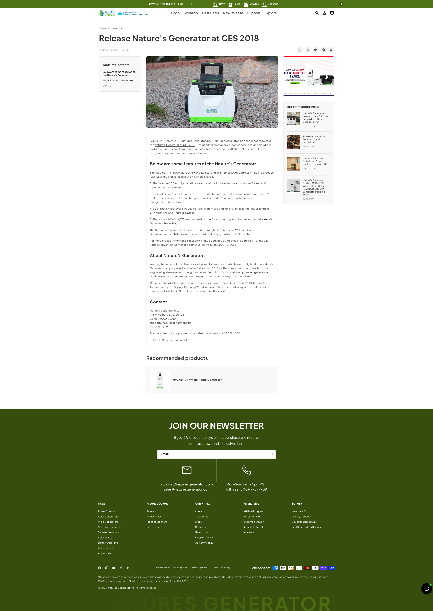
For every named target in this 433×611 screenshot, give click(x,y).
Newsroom (117, 28)
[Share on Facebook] (300, 50)
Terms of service (199, 567)
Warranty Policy (204, 542)
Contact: (107, 85)
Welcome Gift (300, 511)
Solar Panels (105, 537)
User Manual (153, 516)
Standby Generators (110, 526)
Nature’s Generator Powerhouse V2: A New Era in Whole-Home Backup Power (315, 117)
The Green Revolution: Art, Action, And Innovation (315, 139)
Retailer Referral (253, 526)
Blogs (198, 521)
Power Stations (107, 511)
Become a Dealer (253, 521)
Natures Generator (119, 587)
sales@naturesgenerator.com (187, 489)
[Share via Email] (331, 50)
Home (102, 28)
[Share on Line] (315, 50)
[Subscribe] (272, 454)
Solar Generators (108, 516)
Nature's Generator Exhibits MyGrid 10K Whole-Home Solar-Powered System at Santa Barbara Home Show (314, 187)
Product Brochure (156, 521)
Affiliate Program (253, 511)
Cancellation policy (220, 567)
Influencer (249, 532)
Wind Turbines (106, 547)
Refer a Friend (251, 516)
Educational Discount (304, 521)
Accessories (105, 553)
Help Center (153, 526)
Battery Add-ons (108, 542)
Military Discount (301, 516)
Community (202, 526)
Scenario (151, 511)
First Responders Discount (307, 526)
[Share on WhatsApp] (323, 50)
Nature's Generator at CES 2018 (175, 144)
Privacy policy (180, 567)
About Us (200, 511)
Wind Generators (108, 521)
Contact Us (201, 516)
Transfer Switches (108, 532)
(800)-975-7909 (253, 489)
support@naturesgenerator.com (170, 322)
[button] (317, 13)
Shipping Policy (204, 537)
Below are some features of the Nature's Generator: (118, 73)
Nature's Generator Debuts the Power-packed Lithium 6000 (315, 161)
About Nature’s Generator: (118, 80)
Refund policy (163, 567)
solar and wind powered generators (245, 272)
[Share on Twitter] (308, 50)
